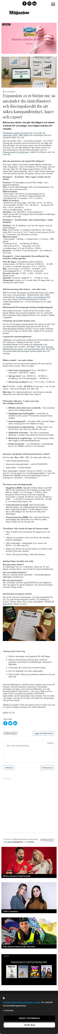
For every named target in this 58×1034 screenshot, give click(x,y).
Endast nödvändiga (29, 1018)
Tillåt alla (29, 1025)
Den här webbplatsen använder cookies (22, 1002)
